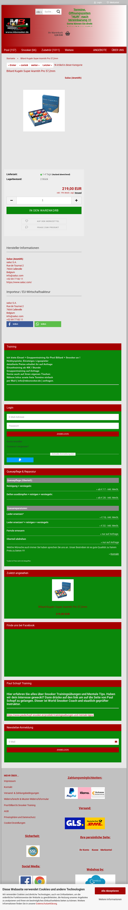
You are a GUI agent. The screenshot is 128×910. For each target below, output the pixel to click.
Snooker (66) (28, 50)
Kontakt (8, 787)
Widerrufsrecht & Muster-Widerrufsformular (26, 799)
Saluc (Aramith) (73, 77)
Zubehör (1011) (51, 50)
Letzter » (47, 65)
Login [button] (99, 2)
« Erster (12, 65)
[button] (11, 200)
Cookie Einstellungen (14, 823)
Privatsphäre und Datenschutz (20, 817)
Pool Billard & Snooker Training (20, 805)
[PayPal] (20, 459)
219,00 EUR (63, 614)
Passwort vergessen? (18, 446)
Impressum (10, 781)
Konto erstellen (14, 441)
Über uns (118, 50)
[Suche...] (58, 12)
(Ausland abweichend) (61, 174)
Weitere (69, 50)
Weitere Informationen (110, 899)
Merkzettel (114, 2)
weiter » (35, 65)
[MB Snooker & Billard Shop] (17, 26)
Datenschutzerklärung (46, 903)
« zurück (23, 65)
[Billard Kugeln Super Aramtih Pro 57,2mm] (44, 109)
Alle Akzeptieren (110, 891)
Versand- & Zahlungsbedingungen (21, 793)
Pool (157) (10, 50)
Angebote (100, 50)
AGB (6, 811)
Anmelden (63, 434)
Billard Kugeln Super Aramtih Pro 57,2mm (62, 606)
